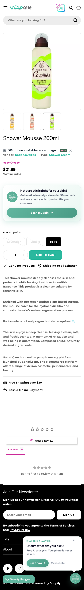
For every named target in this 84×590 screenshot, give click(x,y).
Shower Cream (60, 155)
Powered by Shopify (46, 583)
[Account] (70, 7)
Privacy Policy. (20, 530)
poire (53, 241)
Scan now (36, 563)
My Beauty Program (19, 579)
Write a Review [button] (44, 440)
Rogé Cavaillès (25, 155)
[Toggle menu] (5, 7)
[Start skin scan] (75, 577)
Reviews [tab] (13, 449)
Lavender (16, 243)
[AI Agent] (60, 7)
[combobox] (42, 20)
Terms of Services (62, 525)
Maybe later (58, 563)
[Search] (75, 20)
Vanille (37, 243)
